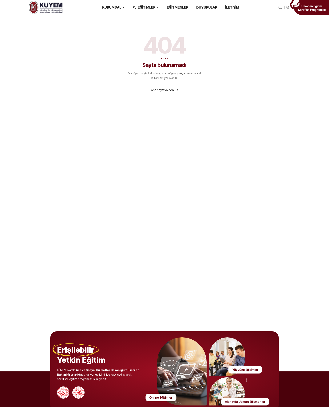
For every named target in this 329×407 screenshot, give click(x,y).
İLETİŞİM (232, 7)
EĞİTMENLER (177, 7)
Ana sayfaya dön (162, 90)
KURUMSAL (111, 7)
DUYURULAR (206, 7)
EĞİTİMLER (146, 7)
